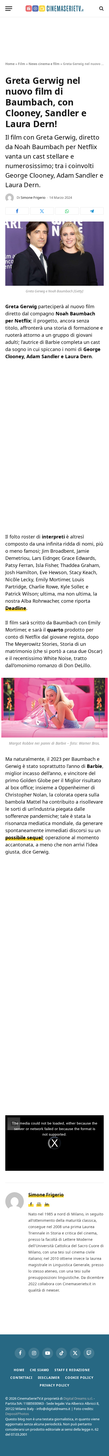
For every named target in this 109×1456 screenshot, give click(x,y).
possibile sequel (24, 837)
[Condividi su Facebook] (17, 211)
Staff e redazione (72, 1370)
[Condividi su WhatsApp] (67, 211)
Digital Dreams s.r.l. (78, 1398)
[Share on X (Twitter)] (42, 211)
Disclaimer (49, 1377)
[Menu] (8, 9)
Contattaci (21, 1377)
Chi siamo (39, 1370)
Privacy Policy (54, 1385)
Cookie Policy (79, 1377)
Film (21, 64)
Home (10, 64)
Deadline (15, 608)
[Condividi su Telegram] (92, 211)
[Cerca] (101, 9)
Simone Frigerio (33, 197)
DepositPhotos (17, 1413)
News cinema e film (44, 64)
